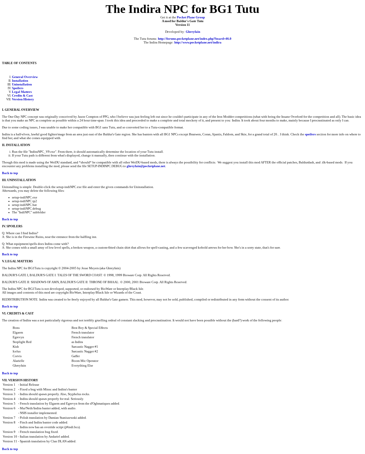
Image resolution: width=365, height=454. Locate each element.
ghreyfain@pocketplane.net (146, 166)
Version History (23, 99)
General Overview (25, 77)
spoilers (310, 134)
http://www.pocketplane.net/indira (197, 42)
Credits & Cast (22, 95)
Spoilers (17, 88)
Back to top (10, 173)
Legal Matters (22, 92)
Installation (20, 80)
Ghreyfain (193, 32)
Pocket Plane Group (191, 17)
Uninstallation (22, 84)
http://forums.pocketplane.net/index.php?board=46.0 (194, 38)
